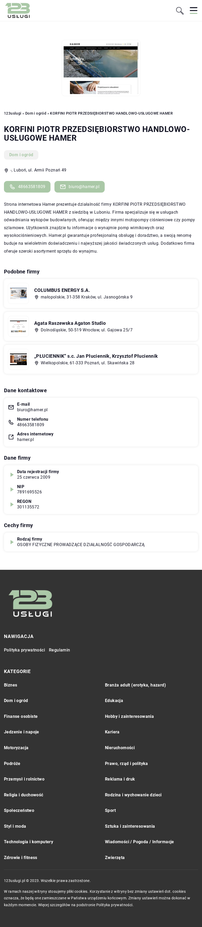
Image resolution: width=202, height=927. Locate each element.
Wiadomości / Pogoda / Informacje (139, 841)
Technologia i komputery (28, 841)
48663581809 (31, 186)
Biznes (10, 685)
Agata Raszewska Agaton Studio (70, 323)
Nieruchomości (120, 747)
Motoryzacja (16, 747)
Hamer (48, 204)
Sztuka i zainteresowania (130, 826)
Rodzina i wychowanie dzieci (133, 794)
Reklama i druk (120, 779)
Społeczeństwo (19, 810)
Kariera (112, 731)
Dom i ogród (21, 154)
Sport (110, 810)
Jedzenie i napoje (21, 731)
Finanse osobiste (21, 716)
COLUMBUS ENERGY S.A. (62, 290)
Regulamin (59, 650)
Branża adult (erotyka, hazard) (135, 685)
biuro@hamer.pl (84, 186)
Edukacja (114, 700)
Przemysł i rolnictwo (24, 779)
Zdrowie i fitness (20, 857)
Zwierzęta (115, 857)
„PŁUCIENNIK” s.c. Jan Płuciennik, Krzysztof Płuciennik (96, 356)
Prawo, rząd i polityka (126, 763)
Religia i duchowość (23, 794)
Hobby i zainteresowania (129, 716)
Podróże (12, 763)
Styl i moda (15, 826)
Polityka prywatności (24, 650)
